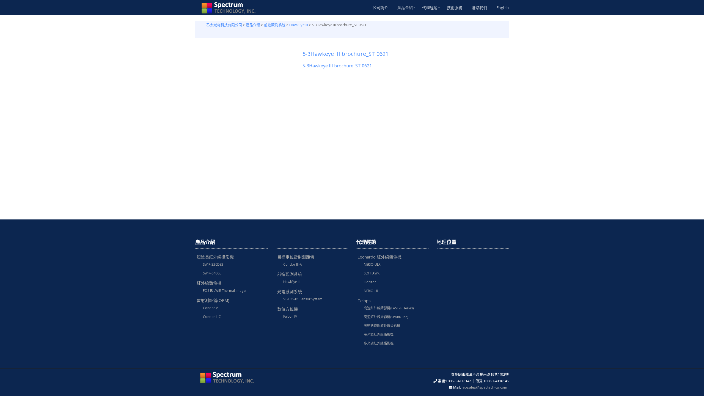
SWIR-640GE (212, 273)
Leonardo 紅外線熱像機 (380, 257)
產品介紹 (405, 7)
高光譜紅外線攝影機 (379, 334)
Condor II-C (212, 316)
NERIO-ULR (372, 264)
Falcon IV (290, 316)
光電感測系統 (289, 291)
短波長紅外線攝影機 (215, 257)
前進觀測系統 (289, 274)
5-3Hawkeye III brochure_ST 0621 (345, 53)
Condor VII (211, 308)
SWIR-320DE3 (213, 264)
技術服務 (454, 7)
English (502, 7)
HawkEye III (291, 281)
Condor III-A (292, 264)
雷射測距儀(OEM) (213, 300)
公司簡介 (380, 7)
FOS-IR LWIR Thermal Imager (225, 290)
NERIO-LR (371, 290)
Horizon (370, 282)
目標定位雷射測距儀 (295, 257)
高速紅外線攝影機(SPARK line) (386, 317)
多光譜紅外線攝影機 (379, 343)
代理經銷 (430, 7)
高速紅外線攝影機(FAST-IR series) (389, 308)
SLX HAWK (372, 273)
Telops (364, 300)
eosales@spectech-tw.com (485, 387)
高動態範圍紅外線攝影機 (382, 325)
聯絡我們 (479, 7)
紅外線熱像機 (209, 283)
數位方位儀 (287, 309)
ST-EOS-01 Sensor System (302, 299)
